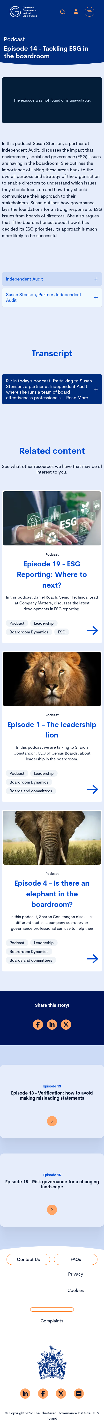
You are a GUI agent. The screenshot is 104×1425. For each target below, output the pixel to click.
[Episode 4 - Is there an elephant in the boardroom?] (92, 959)
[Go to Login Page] (76, 12)
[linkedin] (52, 1024)
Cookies (75, 1290)
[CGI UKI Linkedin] (25, 1393)
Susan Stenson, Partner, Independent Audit (43, 297)
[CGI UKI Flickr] (79, 1393)
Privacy (75, 1274)
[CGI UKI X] (61, 1393)
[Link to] (52, 1121)
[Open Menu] (89, 12)
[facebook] (38, 1024)
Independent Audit (24, 279)
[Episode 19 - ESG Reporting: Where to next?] (92, 630)
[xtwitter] (66, 1024)
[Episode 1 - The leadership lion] (92, 789)
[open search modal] (62, 12)
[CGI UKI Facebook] (43, 1393)
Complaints (52, 1321)
